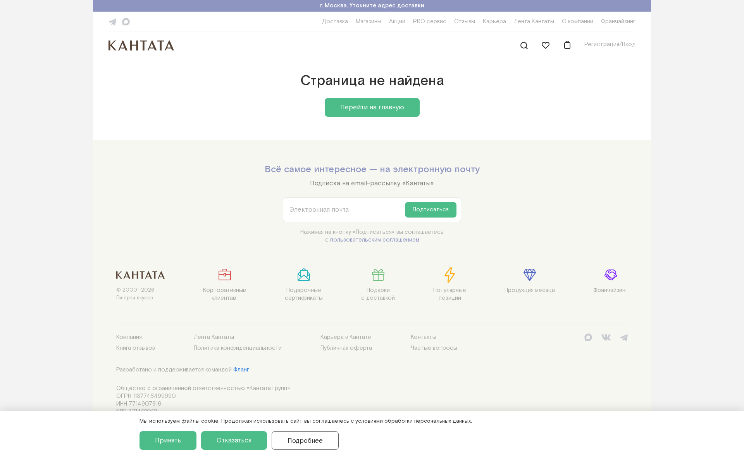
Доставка (335, 21)
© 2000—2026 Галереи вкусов (135, 294)
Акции (397, 21)
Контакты (423, 337)
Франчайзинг (618, 21)
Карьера (494, 21)
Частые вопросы (434, 348)
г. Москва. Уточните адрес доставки (372, 5)
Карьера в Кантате (345, 337)
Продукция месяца (530, 290)
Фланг (241, 369)
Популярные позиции (449, 294)
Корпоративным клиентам (224, 294)
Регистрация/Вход (610, 44)
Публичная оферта (346, 348)
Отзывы (464, 21)
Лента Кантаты (534, 21)
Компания (129, 337)
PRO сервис (429, 21)
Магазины (368, 21)
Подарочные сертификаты (304, 294)
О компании (577, 21)
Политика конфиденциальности (238, 348)
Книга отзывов (135, 348)
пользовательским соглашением (374, 240)
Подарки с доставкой (378, 294)
